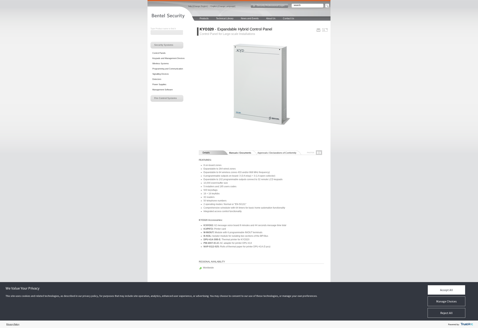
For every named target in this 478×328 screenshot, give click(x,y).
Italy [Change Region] (198, 6)
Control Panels (159, 53)
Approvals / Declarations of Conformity (276, 153)
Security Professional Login (271, 5)
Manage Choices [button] (446, 301)
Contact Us (288, 18)
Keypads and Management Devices (168, 58)
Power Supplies (159, 84)
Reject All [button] (446, 313)
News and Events (250, 18)
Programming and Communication (167, 69)
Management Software (162, 89)
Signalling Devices (160, 74)
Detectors (156, 79)
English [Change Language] (222, 6)
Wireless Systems (160, 63)
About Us (270, 18)
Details (206, 152)
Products (204, 18)
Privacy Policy (12, 324)
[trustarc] (466, 324)
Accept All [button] (446, 290)
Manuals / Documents (240, 153)
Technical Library (224, 18)
